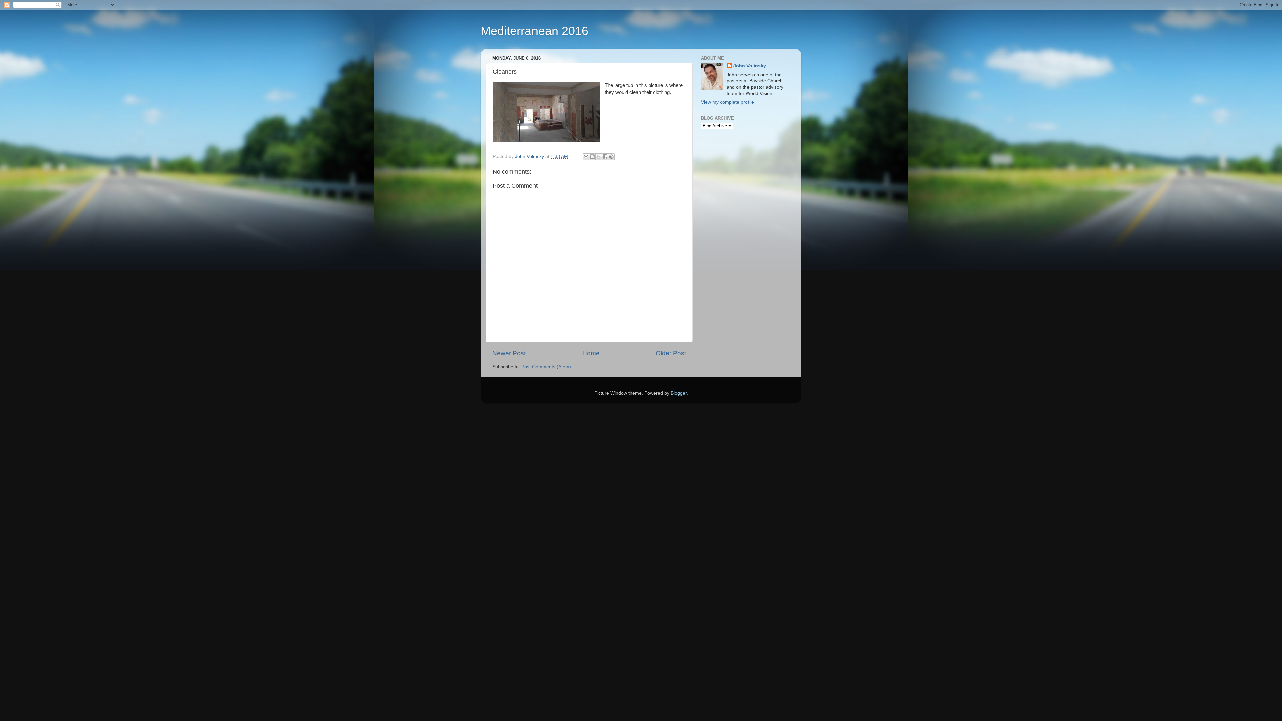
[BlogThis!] (592, 156)
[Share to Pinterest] (611, 156)
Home (591, 353)
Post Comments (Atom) (546, 366)
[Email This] (586, 156)
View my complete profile (727, 102)
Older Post (671, 353)
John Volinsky (749, 65)
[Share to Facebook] (605, 156)
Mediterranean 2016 (534, 31)
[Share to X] (598, 156)
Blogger (679, 393)
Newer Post (509, 353)
